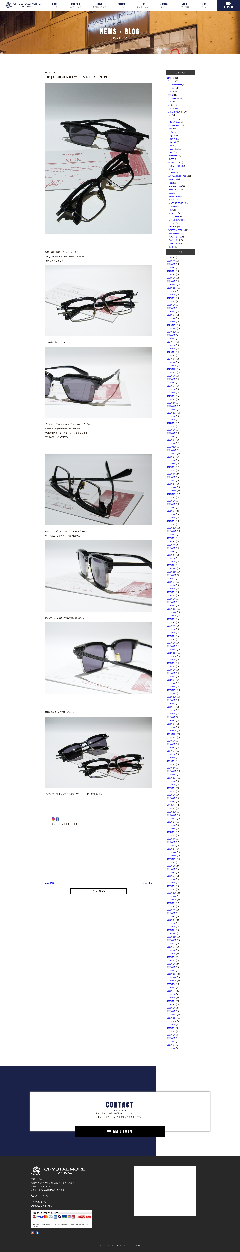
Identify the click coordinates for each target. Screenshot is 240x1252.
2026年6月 (171, 264)
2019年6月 (171, 548)
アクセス (164, 5)
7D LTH (171, 91)
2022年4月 (171, 433)
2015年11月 (172, 693)
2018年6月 (171, 588)
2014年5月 (171, 754)
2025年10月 (172, 291)
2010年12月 (172, 892)
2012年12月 (172, 811)
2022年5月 (171, 429)
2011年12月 (172, 852)
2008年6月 (171, 994)
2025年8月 (171, 298)
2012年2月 (171, 845)
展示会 (171, 247)
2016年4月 (171, 676)
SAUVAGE (172, 206)
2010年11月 (172, 896)
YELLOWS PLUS (174, 233)
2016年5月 (171, 673)
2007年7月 (171, 1031)
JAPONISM (172, 179)
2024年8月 (171, 338)
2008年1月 (171, 1011)
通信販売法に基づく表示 (41, 1205)
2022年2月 (171, 440)
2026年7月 (171, 260)
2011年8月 (171, 865)
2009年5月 (171, 957)
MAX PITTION (173, 196)
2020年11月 (172, 490)
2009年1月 (171, 970)
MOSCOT (172, 199)
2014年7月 (171, 747)
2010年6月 (171, 913)
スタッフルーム (174, 236)
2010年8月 (171, 906)
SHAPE (171, 209)
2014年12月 (172, 730)
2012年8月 (171, 825)
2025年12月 (172, 284)
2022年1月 (171, 443)
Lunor (170, 193)
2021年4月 (171, 473)
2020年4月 (171, 514)
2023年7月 (171, 382)
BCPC (170, 115)
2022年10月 (172, 413)
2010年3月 (171, 923)
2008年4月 (171, 1001)
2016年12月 (172, 649)
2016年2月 (171, 683)
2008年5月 (171, 997)
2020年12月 (172, 487)
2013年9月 (171, 781)
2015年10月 (172, 696)
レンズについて (142, 5)
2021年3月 (171, 477)
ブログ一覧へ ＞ (98, 891)
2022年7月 (171, 423)
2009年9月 (171, 943)
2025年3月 (171, 315)
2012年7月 (171, 828)
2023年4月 (171, 392)
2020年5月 (171, 511)
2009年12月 (172, 933)
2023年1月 (171, 402)
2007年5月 (171, 1038)
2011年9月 (171, 862)
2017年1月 (171, 646)
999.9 (170, 95)
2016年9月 (171, 659)
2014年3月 (171, 761)
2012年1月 (171, 849)
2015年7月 (171, 707)
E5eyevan (172, 135)
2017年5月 (171, 632)
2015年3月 (171, 720)
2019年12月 (172, 527)
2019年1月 (171, 565)
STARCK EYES (173, 216)
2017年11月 (172, 612)
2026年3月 (171, 274)
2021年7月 (171, 463)
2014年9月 (171, 740)
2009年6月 (171, 953)
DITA (170, 128)
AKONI (171, 105)
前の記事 (50, 883)
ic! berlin (171, 172)
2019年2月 (171, 561)
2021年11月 (172, 450)
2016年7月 (171, 666)
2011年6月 (171, 872)
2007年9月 (171, 1024)
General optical (174, 162)
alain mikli (172, 108)
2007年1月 (171, 1048)
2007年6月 (171, 1034)
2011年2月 (171, 886)
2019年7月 (171, 544)
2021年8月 (171, 460)
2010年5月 (171, 916)
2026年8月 (171, 257)
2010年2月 (171, 926)
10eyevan (172, 88)
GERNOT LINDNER (175, 165)
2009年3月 (171, 963)
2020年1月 (171, 524)
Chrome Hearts (174, 125)
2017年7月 (171, 625)
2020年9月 (171, 497)
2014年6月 (171, 751)
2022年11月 (172, 409)
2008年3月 (171, 1004)
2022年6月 (171, 426)
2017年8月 (171, 622)
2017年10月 (172, 615)
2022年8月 (171, 419)
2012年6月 (171, 832)
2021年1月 (171, 484)
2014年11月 (172, 734)
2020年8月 (171, 500)
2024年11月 (172, 328)
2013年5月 (171, 794)
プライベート (173, 243)
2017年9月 (171, 619)
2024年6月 (171, 345)
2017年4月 (171, 636)
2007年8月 (171, 1028)
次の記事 (146, 883)
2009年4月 (171, 960)
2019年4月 (171, 555)
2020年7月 (171, 504)
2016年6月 (171, 669)
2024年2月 (171, 358)
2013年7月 (171, 788)
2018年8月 (171, 582)
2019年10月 (172, 534)
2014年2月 (171, 764)
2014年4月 (171, 757)
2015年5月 (171, 713)
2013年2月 (171, 805)
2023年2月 (171, 399)
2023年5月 (171, 389)
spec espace (173, 213)
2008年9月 (171, 984)
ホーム (55, 5)
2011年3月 (171, 882)
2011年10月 (172, 859)
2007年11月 (172, 1018)
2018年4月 (171, 595)
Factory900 (172, 155)
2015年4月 (171, 717)
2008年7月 (171, 991)
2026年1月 (171, 281)
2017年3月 (171, 639)
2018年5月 (171, 592)
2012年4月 (171, 838)
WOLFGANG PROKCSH (177, 230)
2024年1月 (171, 362)
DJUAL (171, 132)
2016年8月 (171, 663)
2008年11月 (172, 977)
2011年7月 (171, 869)
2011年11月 (172, 855)
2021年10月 (172, 453)
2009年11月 (172, 936)
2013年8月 (171, 784)
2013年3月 (171, 801)
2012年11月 (172, 815)
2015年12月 (172, 690)
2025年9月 (171, 294)
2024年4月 (171, 352)
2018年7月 (171, 585)
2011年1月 (171, 889)
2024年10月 (172, 331)
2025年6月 (171, 304)
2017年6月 (171, 629)
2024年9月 (171, 335)
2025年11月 (172, 288)
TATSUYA (172, 223)
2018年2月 (171, 602)
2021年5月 (171, 470)
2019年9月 (171, 538)
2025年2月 (171, 318)
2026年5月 (171, 267)
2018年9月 (171, 578)
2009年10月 (172, 940)
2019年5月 (171, 551)
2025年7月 (171, 301)
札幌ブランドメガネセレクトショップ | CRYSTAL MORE (121, 1245)
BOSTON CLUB (174, 122)
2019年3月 (171, 558)
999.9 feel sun (173, 98)
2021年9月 (171, 457)
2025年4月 (171, 311)
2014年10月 (172, 737)
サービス (121, 5)
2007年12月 (172, 1014)
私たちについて (75, 5)
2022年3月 (171, 436)
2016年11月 (172, 653)
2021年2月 (171, 480)
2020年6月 (171, 507)
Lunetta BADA (173, 189)
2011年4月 (171, 879)
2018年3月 (171, 598)
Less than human (175, 186)
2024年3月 (171, 355)
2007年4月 (171, 1041)
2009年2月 (171, 967)
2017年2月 (171, 642)
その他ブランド (174, 240)
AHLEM (171, 101)
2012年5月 (171, 835)
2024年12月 (172, 325)
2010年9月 (171, 903)
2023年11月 (172, 369)
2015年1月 (171, 727)
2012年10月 (172, 818)
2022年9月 (171, 416)
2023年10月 (172, 372)
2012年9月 (171, 822)
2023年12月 (172, 365)
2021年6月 (171, 467)
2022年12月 (172, 406)
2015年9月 (171, 700)
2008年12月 (172, 974)
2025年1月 (171, 321)
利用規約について (38, 1201)
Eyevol (171, 152)
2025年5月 (171, 308)
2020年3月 (171, 517)
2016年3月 (171, 680)
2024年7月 (171, 342)
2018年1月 (171, 605)
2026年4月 (171, 271)
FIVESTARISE (173, 159)
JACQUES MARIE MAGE (177, 176)
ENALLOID (172, 142)
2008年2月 (171, 1007)
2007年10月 (172, 1021)
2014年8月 (171, 744)
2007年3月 (171, 1045)
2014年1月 (171, 767)
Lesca (170, 182)
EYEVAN (171, 145)
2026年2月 (171, 277)
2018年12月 (172, 568)
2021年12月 (172, 446)
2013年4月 (171, 798)
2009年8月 (171, 947)
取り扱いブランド (99, 5)
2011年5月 (171, 876)
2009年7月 (171, 950)
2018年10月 (172, 575)
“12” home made (175, 84)
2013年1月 (171, 808)
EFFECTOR (172, 138)
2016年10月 (172, 656)
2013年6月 (171, 791)
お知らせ (170, 78)
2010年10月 (172, 899)
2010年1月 (171, 930)
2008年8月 (171, 987)
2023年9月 (171, 375)
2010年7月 (171, 909)
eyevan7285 (173, 149)
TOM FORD (172, 226)
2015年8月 (171, 703)
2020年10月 (172, 494)
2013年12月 (172, 771)
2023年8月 (171, 379)
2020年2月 (171, 521)
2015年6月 (171, 710)
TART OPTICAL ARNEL (177, 220)
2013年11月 (172, 774)
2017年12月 (172, 609)
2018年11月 (172, 571)
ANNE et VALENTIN (175, 111)
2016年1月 (171, 686)
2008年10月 (172, 980)
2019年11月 (172, 531)
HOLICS (171, 169)
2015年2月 (171, 724)
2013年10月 (172, 778)
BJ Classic (172, 118)
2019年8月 (171, 541)
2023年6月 (171, 386)
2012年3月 (171, 842)
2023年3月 (171, 396)
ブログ (203, 5)
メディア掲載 (184, 5)
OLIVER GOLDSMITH (176, 203)
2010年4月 (171, 920)
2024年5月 (171, 348)
